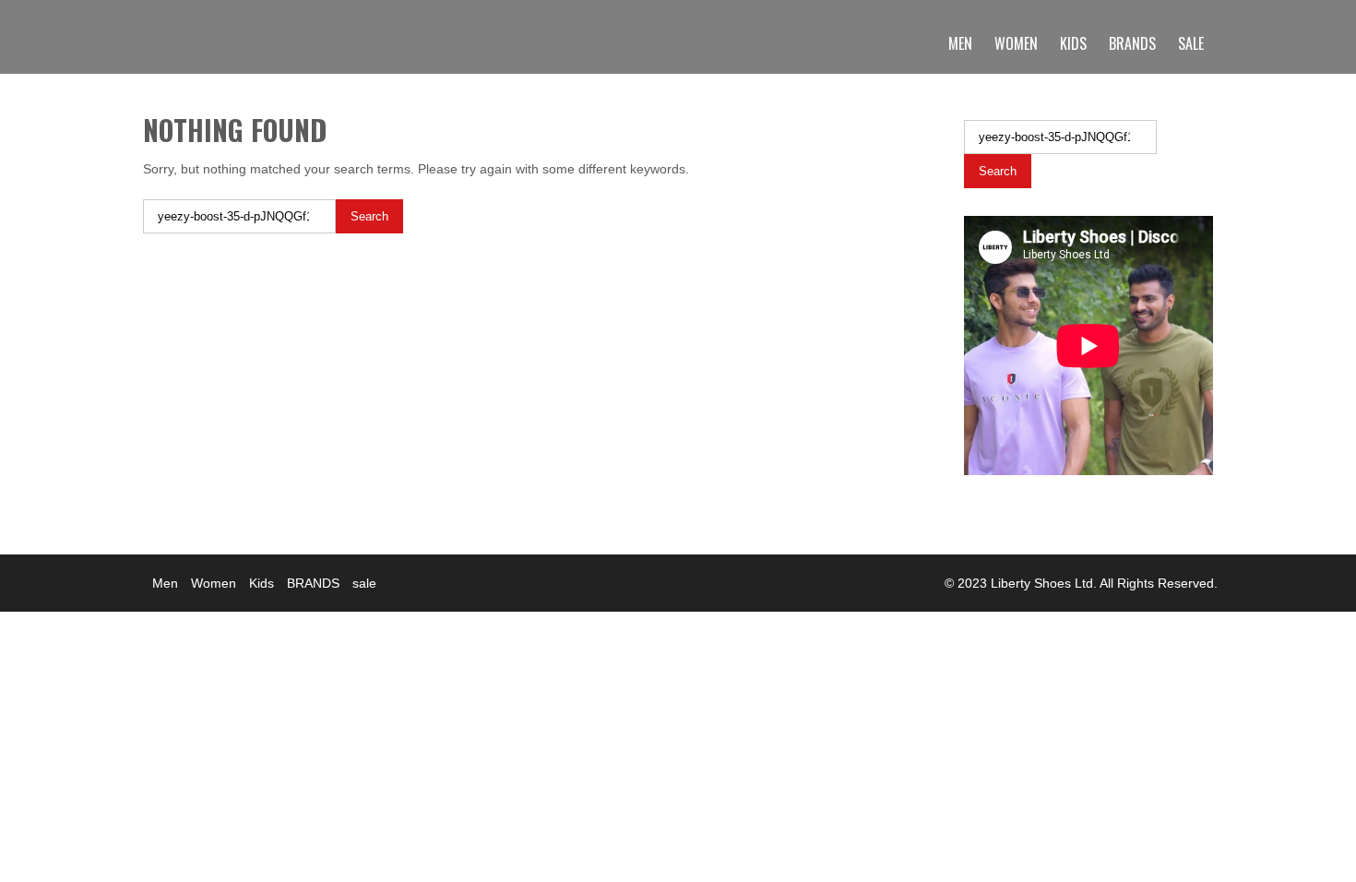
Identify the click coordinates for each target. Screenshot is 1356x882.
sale (1191, 43)
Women (1016, 43)
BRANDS (1132, 43)
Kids (1073, 43)
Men (960, 43)
